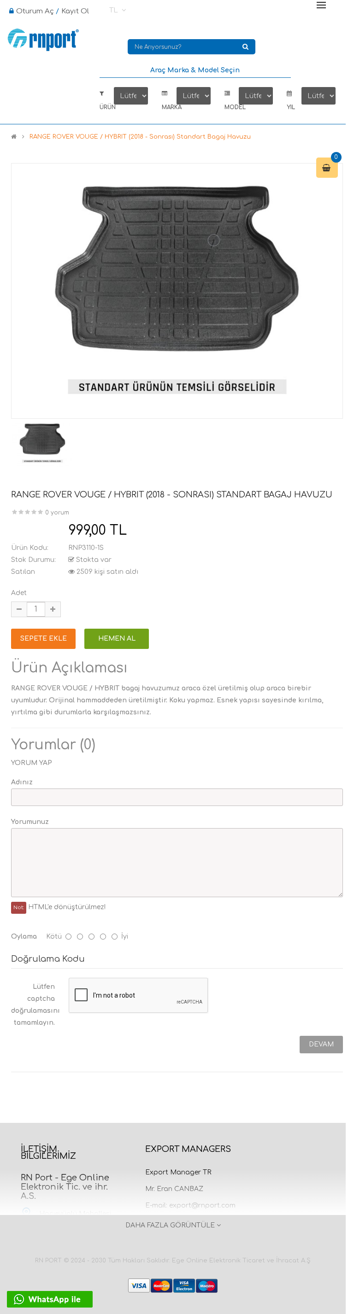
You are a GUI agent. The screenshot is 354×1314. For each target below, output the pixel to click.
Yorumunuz (30, 821)
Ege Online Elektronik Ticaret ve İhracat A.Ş (241, 1260)
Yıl (291, 108)
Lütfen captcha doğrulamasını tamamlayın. (35, 1004)
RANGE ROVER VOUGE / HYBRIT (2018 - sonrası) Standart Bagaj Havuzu (140, 137)
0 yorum (57, 512)
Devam (321, 1044)
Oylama (24, 936)
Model (231, 108)
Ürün (107, 108)
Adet (19, 593)
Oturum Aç (35, 11)
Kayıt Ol (75, 11)
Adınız (22, 782)
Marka (169, 108)
